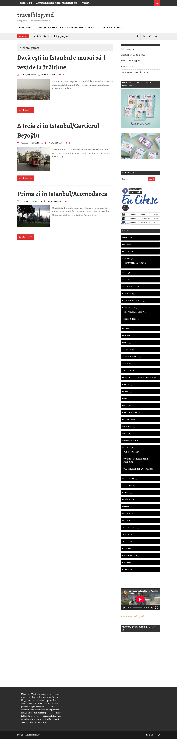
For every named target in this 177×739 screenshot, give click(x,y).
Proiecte (86, 3)
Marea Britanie (129, 440)
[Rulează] (124, 607)
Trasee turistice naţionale (136, 469)
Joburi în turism (129, 412)
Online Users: (127, 49)
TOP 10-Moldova (129, 527)
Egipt (124, 328)
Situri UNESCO (130, 319)
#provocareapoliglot (133, 312)
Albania (125, 237)
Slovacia (126, 513)
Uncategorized (129, 555)
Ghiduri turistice (130, 356)
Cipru (124, 279)
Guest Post (127, 370)
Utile (124, 569)
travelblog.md (35, 15)
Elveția (125, 335)
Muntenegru (128, 478)
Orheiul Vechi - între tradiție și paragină (50, 36)
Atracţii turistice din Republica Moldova (56, 3)
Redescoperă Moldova (133, 263)
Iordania (126, 384)
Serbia (125, 506)
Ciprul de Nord (129, 286)
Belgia (125, 244)
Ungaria (126, 562)
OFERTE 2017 (127, 485)
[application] (140, 599)
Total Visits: (126, 60)
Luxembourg (128, 419)
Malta (125, 433)
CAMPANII (126, 258)
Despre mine (26, 3)
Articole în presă (28, 9)
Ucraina (126, 548)
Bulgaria (126, 251)
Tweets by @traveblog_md (132, 616)
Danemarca (127, 293)
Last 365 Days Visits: (130, 54)
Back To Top (151, 734)
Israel (125, 398)
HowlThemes (34, 734)
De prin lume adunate (132, 300)
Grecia (125, 363)
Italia (125, 405)
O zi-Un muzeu (130, 452)
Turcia (125, 541)
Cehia (124, 272)
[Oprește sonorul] (152, 607)
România (126, 499)
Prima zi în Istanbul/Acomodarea (62, 193)
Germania (126, 349)
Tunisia (125, 534)
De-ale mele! (127, 307)
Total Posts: (126, 66)
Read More (24, 110)
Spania (125, 520)
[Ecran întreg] (156, 607)
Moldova (126, 447)
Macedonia (127, 426)
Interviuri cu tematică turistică (137, 377)
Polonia (126, 492)
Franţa (125, 342)
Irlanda (126, 391)
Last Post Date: (127, 72)
